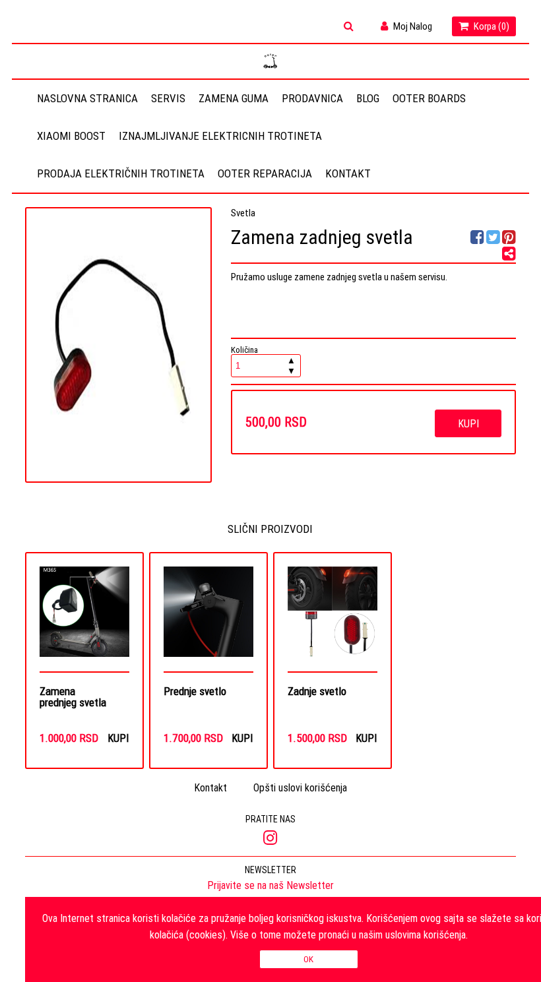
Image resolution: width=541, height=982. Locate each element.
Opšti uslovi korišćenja (300, 787)
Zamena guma (234, 98)
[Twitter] (494, 239)
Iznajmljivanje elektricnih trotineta (220, 136)
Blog (367, 98)
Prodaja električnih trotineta (121, 173)
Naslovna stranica (87, 98)
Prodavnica (312, 98)
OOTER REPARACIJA (265, 173)
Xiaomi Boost (71, 136)
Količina (263, 361)
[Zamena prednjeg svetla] (85, 619)
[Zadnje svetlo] (333, 619)
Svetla (243, 212)
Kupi (468, 423)
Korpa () (490, 26)
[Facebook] (478, 239)
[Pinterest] (509, 239)
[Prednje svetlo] (209, 619)
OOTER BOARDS (429, 98)
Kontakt (348, 173)
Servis (168, 98)
